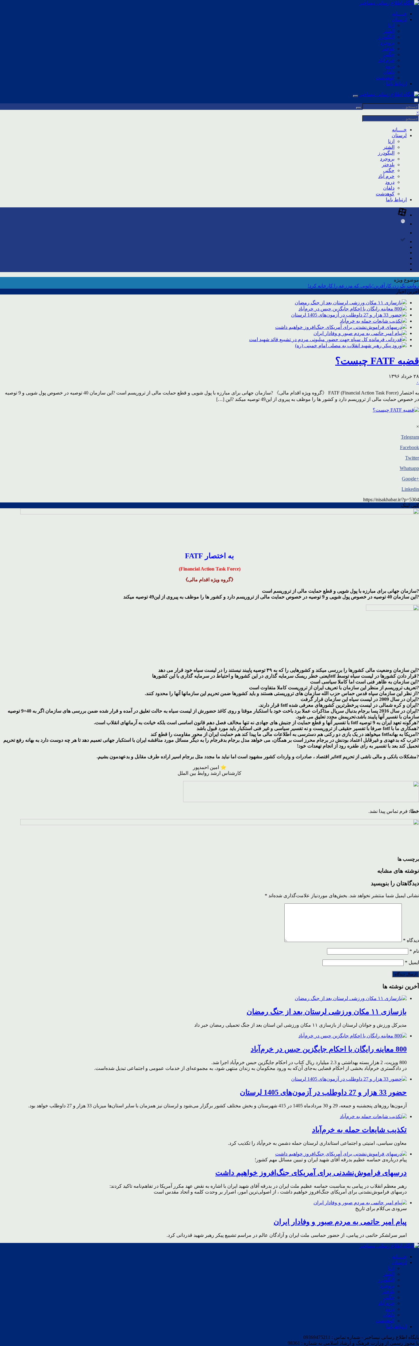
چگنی (388, 54)
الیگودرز (386, 37)
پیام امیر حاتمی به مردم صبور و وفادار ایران (357, 333)
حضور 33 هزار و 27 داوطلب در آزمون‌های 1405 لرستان (346, 314)
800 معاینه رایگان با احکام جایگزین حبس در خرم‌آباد (350, 308)
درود (389, 66)
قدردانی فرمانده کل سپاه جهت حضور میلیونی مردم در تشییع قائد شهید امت (325, 339)
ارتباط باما (396, 83)
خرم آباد (386, 60)
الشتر (388, 31)
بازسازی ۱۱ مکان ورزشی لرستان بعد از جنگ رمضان (348, 302)
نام (414, 951)
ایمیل (412, 962)
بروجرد (387, 42)
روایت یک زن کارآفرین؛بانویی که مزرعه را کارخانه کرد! (363, 285)
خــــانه (399, 13)
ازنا (391, 25)
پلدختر (388, 48)
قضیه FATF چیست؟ (377, 360)
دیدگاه (411, 940)
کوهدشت (385, 77)
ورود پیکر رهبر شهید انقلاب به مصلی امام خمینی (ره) (348, 345)
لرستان (399, 19)
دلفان (388, 72)
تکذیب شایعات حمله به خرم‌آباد (371, 321)
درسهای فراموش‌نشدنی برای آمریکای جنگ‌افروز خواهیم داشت (338, 327)
